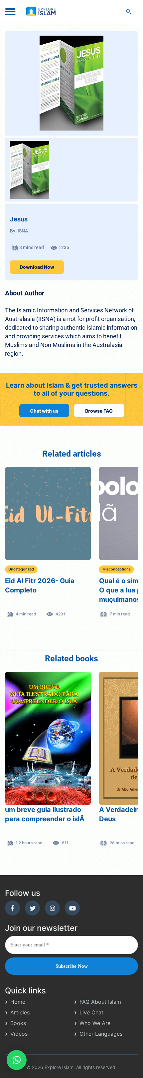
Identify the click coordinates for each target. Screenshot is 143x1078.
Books (18, 1023)
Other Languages (100, 1033)
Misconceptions (116, 569)
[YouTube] (72, 907)
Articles (20, 1012)
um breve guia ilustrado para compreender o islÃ (44, 814)
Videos (19, 1033)
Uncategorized (21, 569)
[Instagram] (52, 907)
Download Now (37, 267)
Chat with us (44, 410)
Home (17, 1001)
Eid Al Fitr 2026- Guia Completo (39, 585)
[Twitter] (32, 907)
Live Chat (91, 1012)
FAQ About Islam (100, 1001)
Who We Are (94, 1023)
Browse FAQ (99, 410)
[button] (17, 1060)
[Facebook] (12, 907)
